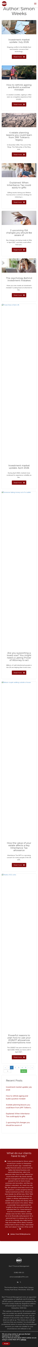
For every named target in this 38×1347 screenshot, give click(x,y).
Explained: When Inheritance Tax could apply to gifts (18, 1114)
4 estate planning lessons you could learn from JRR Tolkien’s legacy (18, 1106)
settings (23, 1340)
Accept (6, 1343)
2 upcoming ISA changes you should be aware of (18, 1123)
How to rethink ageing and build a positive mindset (17, 1097)
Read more (18, 57)
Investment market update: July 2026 (19, 1088)
